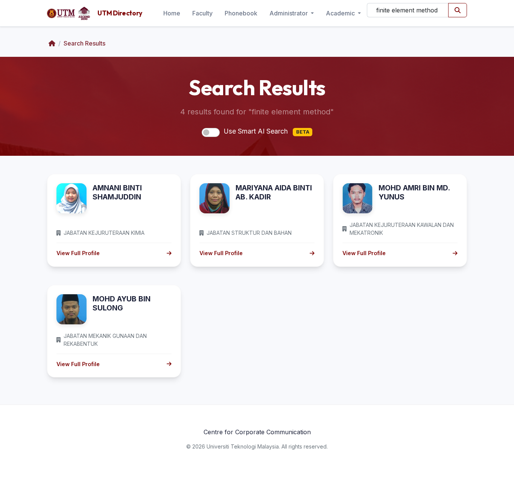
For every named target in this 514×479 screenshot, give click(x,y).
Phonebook (241, 13)
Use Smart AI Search (266, 131)
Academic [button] (341, 13)
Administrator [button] (289, 13)
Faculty (202, 13)
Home (171, 13)
